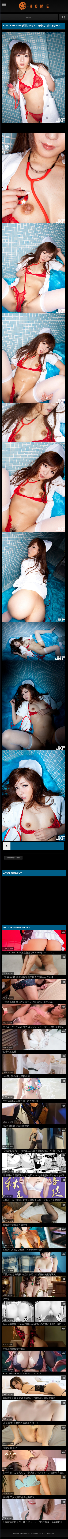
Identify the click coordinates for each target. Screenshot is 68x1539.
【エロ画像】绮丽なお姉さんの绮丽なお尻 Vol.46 (27, 1002)
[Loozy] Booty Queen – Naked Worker (22, 1249)
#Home (29, 17)
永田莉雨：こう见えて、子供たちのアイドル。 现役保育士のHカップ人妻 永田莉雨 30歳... (34, 1472)
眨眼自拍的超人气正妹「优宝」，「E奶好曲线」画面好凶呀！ (34, 1522)
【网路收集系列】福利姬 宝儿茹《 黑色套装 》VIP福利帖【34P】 (34, 1150)
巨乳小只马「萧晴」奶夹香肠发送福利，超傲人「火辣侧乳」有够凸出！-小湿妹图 (34, 1200)
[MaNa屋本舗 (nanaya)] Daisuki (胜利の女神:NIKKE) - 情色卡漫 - (34, 1324)
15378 (6, 1299)
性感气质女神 (9, 1051)
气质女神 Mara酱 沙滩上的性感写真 (21, 1101)
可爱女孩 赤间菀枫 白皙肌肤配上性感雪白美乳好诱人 (29, 1274)
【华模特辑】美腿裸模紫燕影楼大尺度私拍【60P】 (28, 977)
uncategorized (13, 857)
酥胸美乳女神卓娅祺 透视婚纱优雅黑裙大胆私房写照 (29, 1398)
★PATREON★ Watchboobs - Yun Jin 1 (22, 1373)
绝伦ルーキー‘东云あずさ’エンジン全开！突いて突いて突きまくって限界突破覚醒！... (34, 1026)
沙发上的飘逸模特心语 (14, 1348)
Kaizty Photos (34, 6)
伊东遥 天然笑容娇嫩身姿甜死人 (19, 1497)
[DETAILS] (6, 846)
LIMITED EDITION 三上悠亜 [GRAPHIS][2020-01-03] (28, 952)
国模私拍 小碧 (10, 1447)
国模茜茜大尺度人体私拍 (15, 1224)
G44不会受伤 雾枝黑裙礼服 (16, 1076)
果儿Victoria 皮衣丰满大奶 (16, 1125)
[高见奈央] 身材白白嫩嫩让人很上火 (21, 1423)
